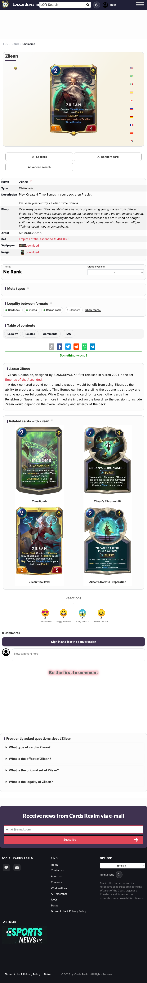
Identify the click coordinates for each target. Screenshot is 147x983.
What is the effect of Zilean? (30, 758)
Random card (110, 156)
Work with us (59, 887)
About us (56, 875)
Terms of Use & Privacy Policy (68, 910)
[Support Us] (6, 867)
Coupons (56, 881)
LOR (5, 43)
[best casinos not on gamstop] (24, 934)
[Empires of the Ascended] (15, 68)
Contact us (57, 870)
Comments (50, 333)
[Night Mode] (96, 5)
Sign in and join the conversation (73, 642)
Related (30, 333)
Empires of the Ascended (23, 379)
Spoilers (41, 156)
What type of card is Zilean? (30, 747)
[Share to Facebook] (59, 346)
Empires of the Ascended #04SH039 (44, 239)
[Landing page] (5, 4)
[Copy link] (51, 346)
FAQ (68, 333)
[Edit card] (31, 182)
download (32, 245)
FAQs (54, 899)
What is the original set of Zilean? (34, 770)
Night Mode (107, 874)
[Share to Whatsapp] (84, 346)
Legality (12, 333)
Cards (15, 43)
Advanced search (39, 167)
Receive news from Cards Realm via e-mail (73, 815)
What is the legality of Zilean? (31, 781)
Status (54, 905)
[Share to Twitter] (68, 346)
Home (54, 864)
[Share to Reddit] (76, 346)
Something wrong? (73, 355)
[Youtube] (17, 867)
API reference (59, 893)
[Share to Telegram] (92, 346)
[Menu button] (140, 8)
